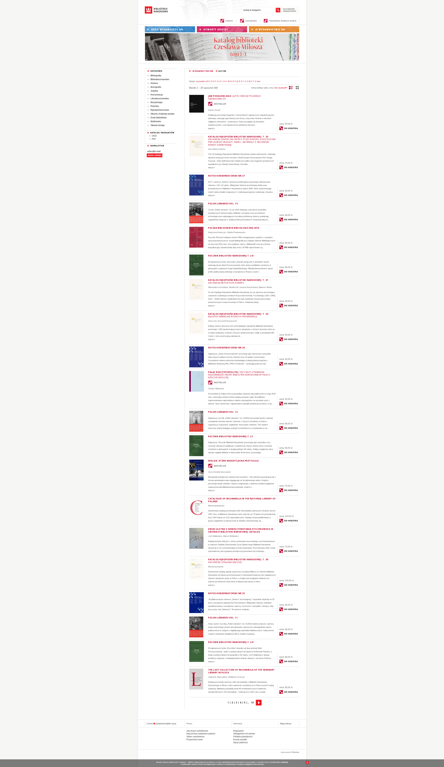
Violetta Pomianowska (236, 232)
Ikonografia (156, 87)
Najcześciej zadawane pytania (200, 733)
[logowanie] (249, 21)
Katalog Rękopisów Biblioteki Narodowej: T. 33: (242, 140)
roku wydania (279, 88)
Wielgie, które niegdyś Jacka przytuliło (233, 460)
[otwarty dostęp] (222, 29)
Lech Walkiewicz (215, 536)
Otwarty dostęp (158, 125)
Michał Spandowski (216, 506)
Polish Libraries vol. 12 (223, 411)
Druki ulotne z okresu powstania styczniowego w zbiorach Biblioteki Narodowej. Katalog (240, 530)
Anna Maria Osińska (216, 149)
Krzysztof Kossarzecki (227, 321)
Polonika (155, 106)
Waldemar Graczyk (236, 677)
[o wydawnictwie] (274, 29)
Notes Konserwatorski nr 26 (226, 347)
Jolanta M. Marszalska (217, 677)
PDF (154, 139)
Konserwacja (157, 94)
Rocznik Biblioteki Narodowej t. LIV (231, 642)
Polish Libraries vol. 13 (223, 203)
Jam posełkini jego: (234, 97)
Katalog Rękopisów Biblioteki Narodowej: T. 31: (238, 281)
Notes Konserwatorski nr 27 (226, 175)
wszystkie (200, 81)
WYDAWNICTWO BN (203, 71)
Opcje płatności (240, 742)
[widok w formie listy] (291, 87)
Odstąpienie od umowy (244, 733)
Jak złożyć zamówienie (197, 731)
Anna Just (212, 321)
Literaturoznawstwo (160, 98)
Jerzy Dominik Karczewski (219, 472)
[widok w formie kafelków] (297, 87)
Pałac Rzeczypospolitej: (239, 375)
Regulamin (238, 731)
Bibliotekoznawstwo (160, 79)
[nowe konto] (281, 21)
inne (258, 81)
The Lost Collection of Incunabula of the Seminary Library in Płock (241, 671)
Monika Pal (233, 287)
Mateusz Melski (265, 287)
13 (252, 702)
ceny (271, 88)
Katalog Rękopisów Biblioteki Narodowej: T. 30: (238, 561)
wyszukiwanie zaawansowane (289, 10)
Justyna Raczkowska (248, 287)
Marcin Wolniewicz (231, 536)
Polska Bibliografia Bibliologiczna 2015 (233, 227)
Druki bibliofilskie (159, 117)
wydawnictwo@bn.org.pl (166, 724)
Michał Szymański (215, 567)
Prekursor (295, 752)
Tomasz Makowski (216, 388)
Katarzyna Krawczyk (217, 232)
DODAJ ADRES (154, 155)
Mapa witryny (285, 724)
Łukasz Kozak (214, 110)
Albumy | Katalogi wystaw (162, 114)
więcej (284, 762)
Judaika (154, 91)
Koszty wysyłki (240, 739)
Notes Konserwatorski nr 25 (226, 593)
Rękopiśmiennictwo (160, 110)
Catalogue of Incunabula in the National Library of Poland (242, 500)
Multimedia (156, 121)
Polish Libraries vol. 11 (223, 617)
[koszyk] (226, 21)
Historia (154, 83)
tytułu (265, 88)
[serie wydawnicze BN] (170, 29)
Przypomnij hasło (194, 739)
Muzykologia (157, 102)
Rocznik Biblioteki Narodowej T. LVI (231, 255)
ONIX (154, 136)
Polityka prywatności (243, 736)
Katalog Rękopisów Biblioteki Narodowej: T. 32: (238, 315)
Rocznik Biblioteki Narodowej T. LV (230, 436)
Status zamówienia (195, 736)
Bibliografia (156, 75)
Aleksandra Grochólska (218, 287)
